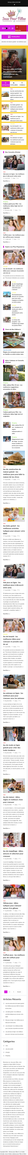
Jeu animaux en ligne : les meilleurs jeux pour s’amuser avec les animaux (13, 696)
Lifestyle (12, 123)
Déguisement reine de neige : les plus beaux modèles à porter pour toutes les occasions (17, 443)
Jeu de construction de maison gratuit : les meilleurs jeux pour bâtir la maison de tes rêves (17, 95)
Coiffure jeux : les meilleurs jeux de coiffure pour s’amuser (14, 957)
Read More (6, 181)
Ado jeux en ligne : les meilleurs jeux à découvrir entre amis (17, 119)
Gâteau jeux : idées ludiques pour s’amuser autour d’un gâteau (12, 905)
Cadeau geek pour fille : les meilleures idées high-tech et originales (13, 206)
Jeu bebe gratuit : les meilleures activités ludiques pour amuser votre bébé (14, 1014)
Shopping (5, 201)
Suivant (19, 991)
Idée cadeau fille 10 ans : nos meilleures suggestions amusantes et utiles (12, 387)
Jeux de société (7, 350)
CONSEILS (22, 85)
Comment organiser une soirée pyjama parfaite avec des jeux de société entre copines (14, 354)
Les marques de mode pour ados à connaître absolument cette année (17, 311)
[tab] (6, 84)
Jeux (5, 51)
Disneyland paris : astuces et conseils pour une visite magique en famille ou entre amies (18, 298)
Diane (14, 178)
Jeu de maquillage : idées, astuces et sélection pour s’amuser (13, 853)
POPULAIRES (14, 85)
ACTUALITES (5, 85)
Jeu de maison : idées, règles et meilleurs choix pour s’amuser (13, 799)
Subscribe (18, 30)
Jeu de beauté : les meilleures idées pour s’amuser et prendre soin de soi (13, 271)
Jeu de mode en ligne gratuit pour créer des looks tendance (11, 747)
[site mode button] (5, 28)
